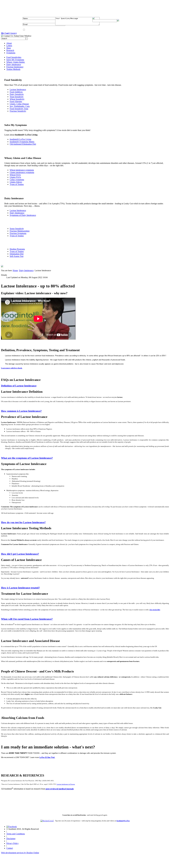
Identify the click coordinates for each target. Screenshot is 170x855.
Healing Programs (17, 249)
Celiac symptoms (17, 179)
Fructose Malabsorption (19, 231)
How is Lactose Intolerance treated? (20, 587)
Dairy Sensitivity (17, 94)
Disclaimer (10, 838)
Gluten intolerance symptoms (22, 172)
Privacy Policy (12, 843)
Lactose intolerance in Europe (66, 784)
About (9, 43)
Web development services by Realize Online (20, 853)
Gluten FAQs (15, 177)
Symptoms (10, 53)
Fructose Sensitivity (18, 111)
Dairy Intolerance (13, 64)
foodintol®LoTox (123, 821)
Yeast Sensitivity (17, 97)
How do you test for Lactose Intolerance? (23, 522)
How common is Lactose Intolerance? (21, 411)
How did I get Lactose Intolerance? (20, 554)
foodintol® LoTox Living (20, 139)
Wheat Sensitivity (17, 99)
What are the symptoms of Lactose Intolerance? (27, 458)
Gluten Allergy (16, 182)
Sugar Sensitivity (17, 228)
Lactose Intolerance (18, 89)
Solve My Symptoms (15, 60)
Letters (9, 45)
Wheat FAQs (15, 175)
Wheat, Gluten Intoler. (15, 62)
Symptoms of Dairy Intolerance (23, 215)
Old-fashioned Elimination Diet (23, 144)
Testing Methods (13, 69)
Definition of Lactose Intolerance (18, 385)
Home (15, 270)
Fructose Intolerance (14, 67)
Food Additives (16, 92)
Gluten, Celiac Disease (19, 104)
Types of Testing (17, 184)
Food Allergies (16, 101)
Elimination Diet (17, 254)
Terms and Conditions (15, 834)
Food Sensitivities (13, 57)
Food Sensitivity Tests (19, 109)
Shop (8, 48)
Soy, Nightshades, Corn (20, 106)
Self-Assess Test (16, 256)
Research (10, 50)
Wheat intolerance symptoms (22, 170)
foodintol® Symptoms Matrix (22, 142)
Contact (9, 848)
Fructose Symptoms (18, 233)
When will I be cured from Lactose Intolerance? (27, 619)
